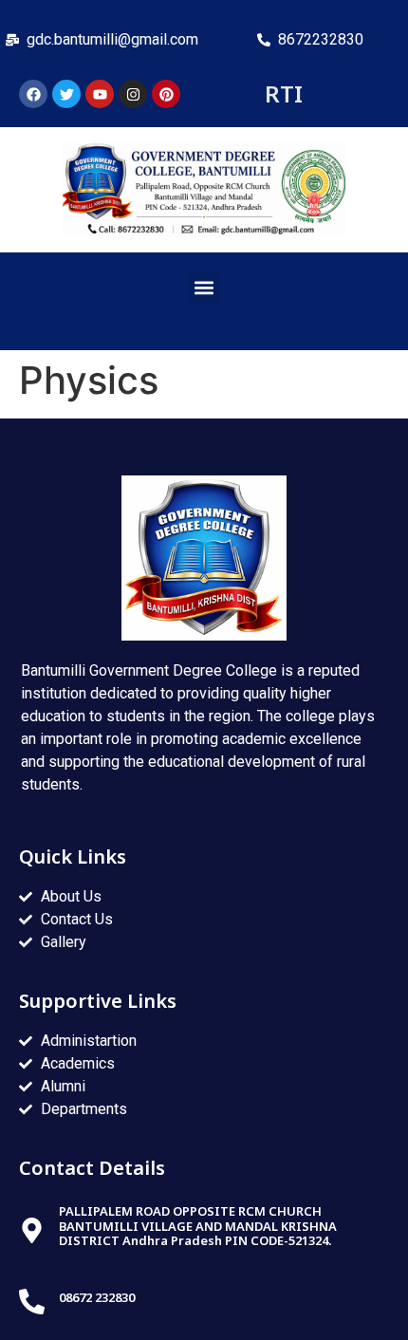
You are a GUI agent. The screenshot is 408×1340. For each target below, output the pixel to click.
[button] (204, 287)
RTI (284, 93)
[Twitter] (66, 94)
